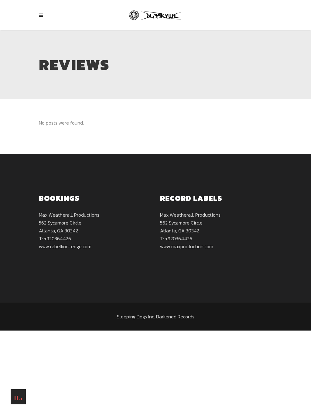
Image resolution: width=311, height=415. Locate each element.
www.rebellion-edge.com (65, 246)
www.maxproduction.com (186, 246)
